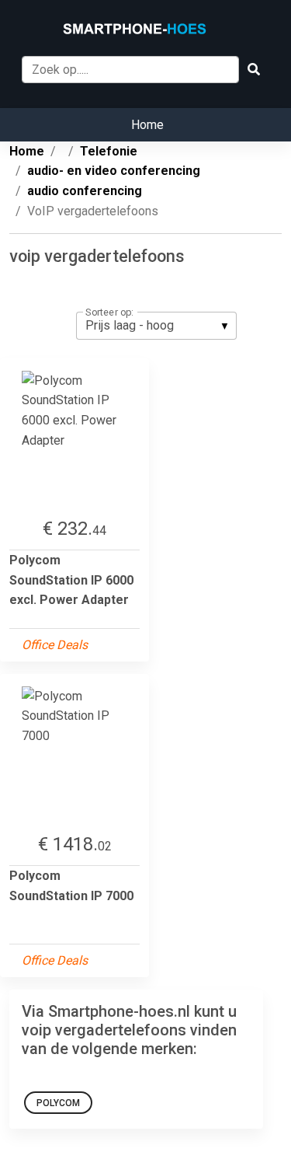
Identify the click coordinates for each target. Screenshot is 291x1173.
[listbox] (156, 326)
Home (147, 124)
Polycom (58, 1103)
